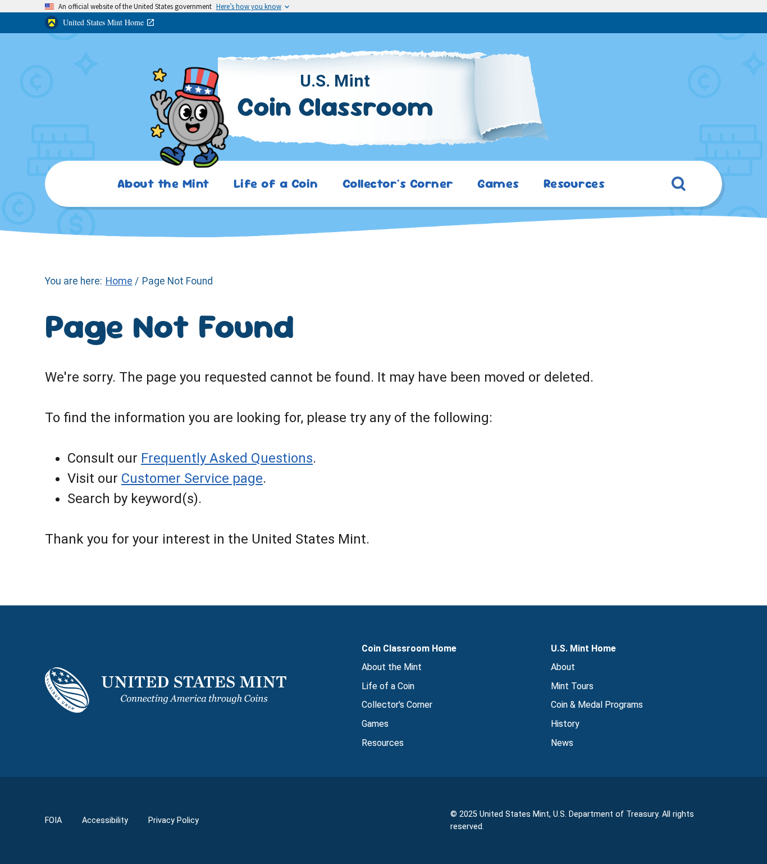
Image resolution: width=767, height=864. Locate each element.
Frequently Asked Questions (227, 458)
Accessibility (105, 820)
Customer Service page (192, 478)
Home (119, 281)
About (563, 667)
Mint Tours (572, 686)
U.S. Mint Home (583, 648)
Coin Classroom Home (409, 648)
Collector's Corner (397, 704)
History (565, 723)
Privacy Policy (173, 820)
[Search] (679, 186)
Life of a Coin (388, 686)
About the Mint (392, 667)
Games (375, 723)
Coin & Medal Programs (597, 704)
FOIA (53, 820)
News (562, 743)
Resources (383, 743)
